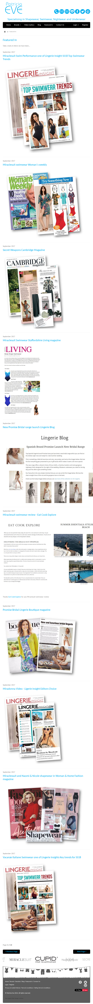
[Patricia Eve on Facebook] (77, 11)
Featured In (48, 25)
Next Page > (81, 952)
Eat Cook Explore (14, 597)
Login (75, 25)
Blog (39, 25)
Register (85, 25)
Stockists (18, 981)
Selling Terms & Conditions (42, 988)
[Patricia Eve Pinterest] (87, 11)
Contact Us (60, 25)
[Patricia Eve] (14, 8)
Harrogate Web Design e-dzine (14, 998)
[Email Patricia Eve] (61, 11)
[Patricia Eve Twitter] (82, 11)
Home (8, 25)
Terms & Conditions (27, 988)
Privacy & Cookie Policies (12, 988)
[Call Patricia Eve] (56, 11)
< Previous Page (11, 952)
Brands (17, 25)
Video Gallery (29, 25)
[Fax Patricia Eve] (72, 11)
